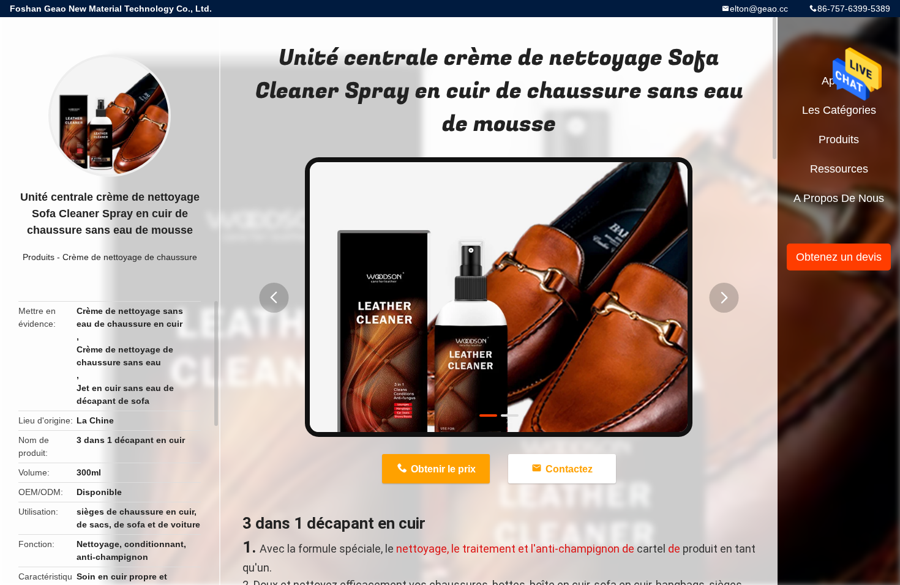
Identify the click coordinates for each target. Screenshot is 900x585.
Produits (38, 257)
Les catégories (839, 110)
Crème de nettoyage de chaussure (129, 257)
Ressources (839, 169)
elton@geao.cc (759, 8)
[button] (273, 298)
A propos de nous (838, 198)
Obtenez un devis (839, 257)
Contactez (569, 469)
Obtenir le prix (443, 469)
